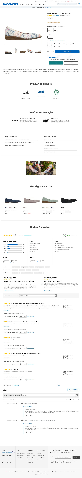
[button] (63, 1)
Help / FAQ (30, 453)
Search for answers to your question (12, 395)
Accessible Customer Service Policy (62, 471)
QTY (48, 51)
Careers (39, 453)
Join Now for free (48, 7)
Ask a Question (73, 389)
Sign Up (76, 457)
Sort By (67, 399)
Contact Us (30, 462)
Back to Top (16, 385)
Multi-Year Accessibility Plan (48, 471)
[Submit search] (77, 395)
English (77, 1)
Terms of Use (68, 462)
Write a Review (27, 235)
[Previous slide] (9, 7)
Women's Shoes (21, 453)
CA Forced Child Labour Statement (34, 471)
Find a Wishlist (31, 460)
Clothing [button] (38, 4)
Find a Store (6, 455)
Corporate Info (41, 455)
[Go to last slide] (3, 29)
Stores (47, 1)
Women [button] (22, 4)
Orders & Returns (40, 1)
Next (58, 385)
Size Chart (52, 40)
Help (53, 1)
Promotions (20, 460)
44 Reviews (56, 15)
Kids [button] (32, 4)
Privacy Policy (61, 462)
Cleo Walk (25, 210)
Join (3, 450)
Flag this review (30, 316)
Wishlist (58, 1)
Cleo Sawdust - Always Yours (48, 210)
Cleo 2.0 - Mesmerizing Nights (67, 210)
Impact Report (41, 457)
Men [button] (27, 4)
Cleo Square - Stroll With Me (11, 210)
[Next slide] (73, 7)
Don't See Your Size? (59, 40)
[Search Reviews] (56, 295)
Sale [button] (44, 4)
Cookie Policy (16, 471)
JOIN (56, 63)
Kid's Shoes (20, 457)
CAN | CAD (71, 1)
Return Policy (30, 457)
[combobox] (67, 4)
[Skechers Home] (10, 4)
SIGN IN (71, 63)
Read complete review (8, 290)
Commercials (41, 460)
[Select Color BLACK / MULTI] (56, 30)
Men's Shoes (20, 455)
